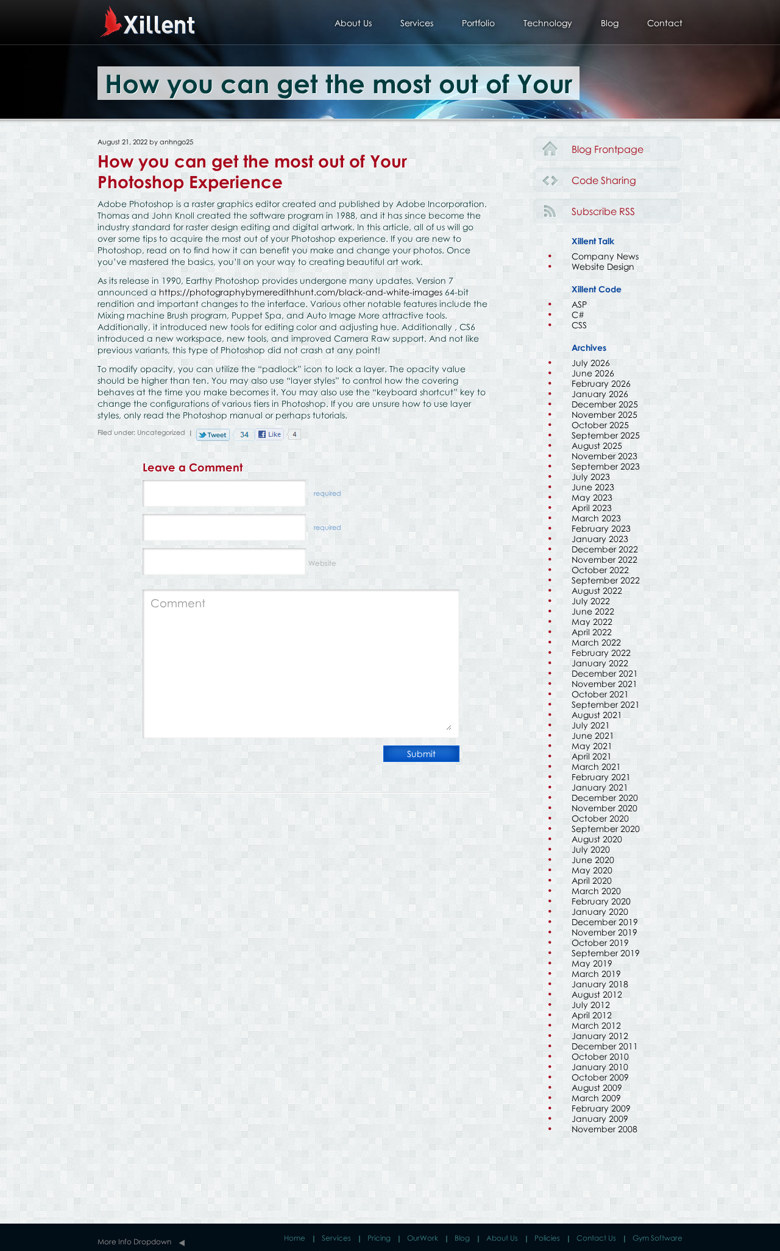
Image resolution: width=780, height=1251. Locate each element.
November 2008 (604, 1129)
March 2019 (596, 973)
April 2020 (592, 880)
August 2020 (597, 839)
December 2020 (605, 797)
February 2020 (601, 901)
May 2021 (592, 746)
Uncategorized (161, 432)
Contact (664, 23)
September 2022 (606, 580)
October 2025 (600, 425)
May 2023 (592, 497)
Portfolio (478, 23)
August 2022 (597, 590)
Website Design (603, 266)
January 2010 (600, 1067)
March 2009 (596, 1098)
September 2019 (606, 953)
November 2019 (604, 932)
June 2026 (593, 373)
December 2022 (605, 549)
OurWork (422, 1237)
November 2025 (604, 414)
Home (294, 1237)
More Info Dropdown (134, 1241)
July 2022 (591, 601)
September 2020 (606, 828)
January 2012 (600, 1036)
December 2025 (605, 404)
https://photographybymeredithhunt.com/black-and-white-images (300, 292)
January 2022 (600, 663)
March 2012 (596, 1025)
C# (578, 314)
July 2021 (591, 725)
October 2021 (600, 694)
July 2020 (591, 849)
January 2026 (600, 394)
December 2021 (605, 673)
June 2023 (593, 487)
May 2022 (592, 621)
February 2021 (601, 777)
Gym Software (657, 1237)
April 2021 (592, 756)
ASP (579, 304)
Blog (610, 23)
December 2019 (605, 922)
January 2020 (600, 911)
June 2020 (593, 860)
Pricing (379, 1237)
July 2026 (591, 363)
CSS (579, 325)
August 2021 (597, 715)
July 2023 (591, 476)
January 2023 (600, 539)
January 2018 (600, 984)
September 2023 (606, 466)
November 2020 (604, 808)
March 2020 (596, 891)
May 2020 (592, 870)
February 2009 (601, 1108)
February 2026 (601, 383)
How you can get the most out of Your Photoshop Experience (252, 171)
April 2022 (592, 632)
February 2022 (601, 652)
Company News (605, 256)
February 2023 (601, 528)
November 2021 (604, 683)
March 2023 (596, 518)
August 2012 (597, 994)
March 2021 (596, 766)
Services (416, 23)
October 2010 (600, 1056)
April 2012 (592, 1015)
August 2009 (597, 1087)
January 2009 (600, 1118)
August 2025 (597, 445)
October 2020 (600, 818)
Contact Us (596, 1237)
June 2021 (593, 735)
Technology (547, 23)
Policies (547, 1237)
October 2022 (600, 570)
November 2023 (604, 456)
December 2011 (605, 1046)
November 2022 (604, 559)
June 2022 (593, 611)
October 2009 (600, 1077)
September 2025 (606, 435)
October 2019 (600, 942)
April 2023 (592, 507)
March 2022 (596, 642)
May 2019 (592, 963)
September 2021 (606, 704)
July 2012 (591, 1004)
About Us (353, 23)
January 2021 (600, 787)
